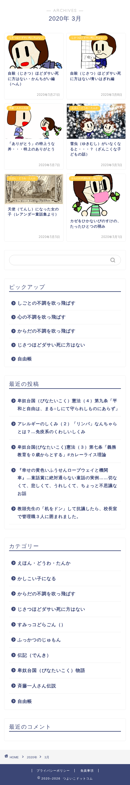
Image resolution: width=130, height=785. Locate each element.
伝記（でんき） (34, 655)
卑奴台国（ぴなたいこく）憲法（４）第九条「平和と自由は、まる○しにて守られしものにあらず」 (69, 405)
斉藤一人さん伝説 (37, 685)
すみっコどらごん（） (42, 624)
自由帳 (25, 358)
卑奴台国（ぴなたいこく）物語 (51, 670)
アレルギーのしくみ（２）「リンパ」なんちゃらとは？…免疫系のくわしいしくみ (67, 428)
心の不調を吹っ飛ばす (42, 316)
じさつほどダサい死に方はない (51, 344)
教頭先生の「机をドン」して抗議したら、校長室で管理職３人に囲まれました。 (67, 512)
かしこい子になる (37, 578)
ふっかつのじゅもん (39, 639)
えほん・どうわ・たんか (44, 563)
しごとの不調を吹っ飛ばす (47, 303)
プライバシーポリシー (53, 770)
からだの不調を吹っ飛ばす (47, 330)
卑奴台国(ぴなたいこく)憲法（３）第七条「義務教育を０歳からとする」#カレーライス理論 (67, 451)
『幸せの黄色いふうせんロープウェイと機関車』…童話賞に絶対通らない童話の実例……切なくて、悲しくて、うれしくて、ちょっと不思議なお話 (67, 482)
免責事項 (87, 770)
